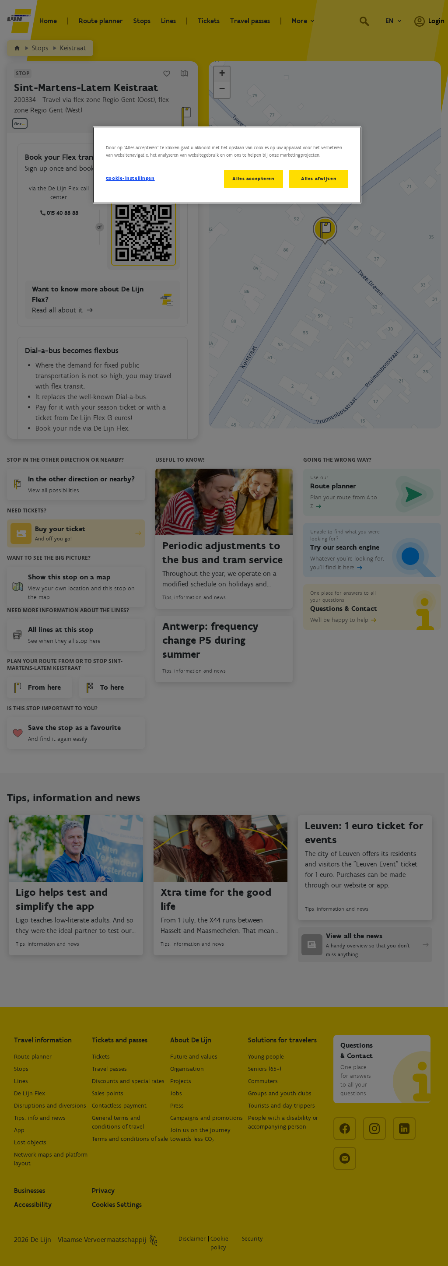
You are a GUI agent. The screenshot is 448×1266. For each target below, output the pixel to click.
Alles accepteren (253, 178)
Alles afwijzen (318, 178)
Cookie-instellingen (130, 178)
